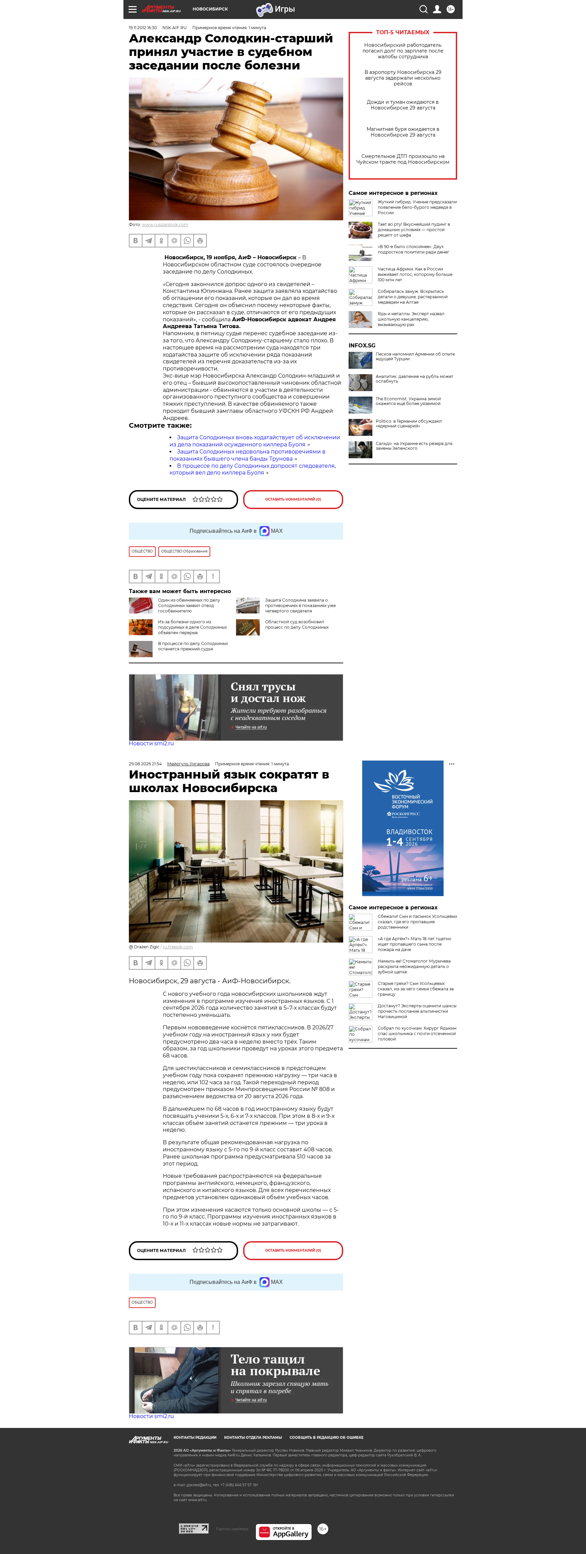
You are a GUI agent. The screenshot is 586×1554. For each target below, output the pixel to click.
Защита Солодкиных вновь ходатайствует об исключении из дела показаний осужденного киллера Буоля (255, 441)
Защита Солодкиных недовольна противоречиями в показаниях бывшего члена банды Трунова (248, 455)
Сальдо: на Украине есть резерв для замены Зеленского (414, 446)
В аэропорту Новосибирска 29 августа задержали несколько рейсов (403, 78)
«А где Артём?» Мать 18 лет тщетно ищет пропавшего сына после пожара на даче (414, 944)
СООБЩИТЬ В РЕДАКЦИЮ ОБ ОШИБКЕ (327, 1437)
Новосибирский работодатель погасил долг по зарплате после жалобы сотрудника (403, 51)
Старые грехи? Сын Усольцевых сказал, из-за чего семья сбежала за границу (416, 989)
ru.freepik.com (178, 946)
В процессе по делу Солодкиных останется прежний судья (193, 646)
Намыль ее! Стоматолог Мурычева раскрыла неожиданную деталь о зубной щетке (414, 966)
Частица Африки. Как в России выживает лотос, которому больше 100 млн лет (415, 274)
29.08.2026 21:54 (145, 763)
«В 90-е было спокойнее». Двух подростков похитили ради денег (413, 249)
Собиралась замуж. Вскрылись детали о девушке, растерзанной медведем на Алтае (413, 297)
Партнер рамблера (232, 1529)
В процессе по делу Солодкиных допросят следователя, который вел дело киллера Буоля (253, 469)
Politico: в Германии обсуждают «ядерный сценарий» (409, 423)
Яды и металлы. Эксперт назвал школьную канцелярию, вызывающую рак (411, 319)
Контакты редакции (195, 1437)
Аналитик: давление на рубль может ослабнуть (414, 379)
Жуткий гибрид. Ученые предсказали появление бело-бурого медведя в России (417, 207)
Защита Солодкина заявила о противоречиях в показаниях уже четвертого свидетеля (300, 605)
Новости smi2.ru (151, 743)
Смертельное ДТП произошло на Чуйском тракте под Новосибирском (402, 159)
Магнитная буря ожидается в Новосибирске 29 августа (403, 132)
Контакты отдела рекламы (253, 1437)
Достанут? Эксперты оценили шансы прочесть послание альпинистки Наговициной (417, 1011)
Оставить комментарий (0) (293, 499)
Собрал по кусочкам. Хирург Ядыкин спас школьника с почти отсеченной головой (417, 1034)
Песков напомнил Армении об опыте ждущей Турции (415, 356)
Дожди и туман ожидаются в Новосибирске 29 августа (403, 105)
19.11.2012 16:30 (143, 27)
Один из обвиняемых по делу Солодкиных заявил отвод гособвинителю (189, 605)
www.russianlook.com (165, 224)
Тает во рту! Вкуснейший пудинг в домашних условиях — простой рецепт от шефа (414, 230)
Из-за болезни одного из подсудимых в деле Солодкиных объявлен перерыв (192, 627)
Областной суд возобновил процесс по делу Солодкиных (297, 624)
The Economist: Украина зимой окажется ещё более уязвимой (408, 401)
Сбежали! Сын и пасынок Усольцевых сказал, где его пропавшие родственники (417, 922)
